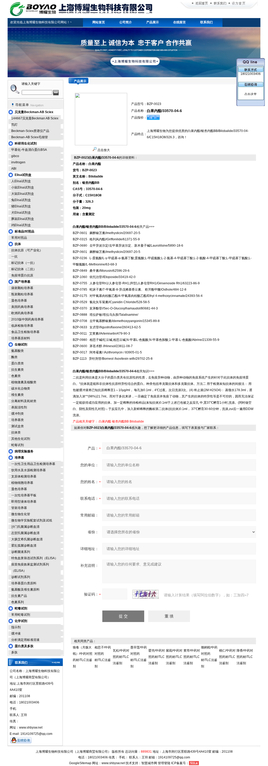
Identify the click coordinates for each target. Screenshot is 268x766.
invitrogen (18, 162)
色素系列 (17, 602)
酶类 (14, 357)
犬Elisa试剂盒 (21, 212)
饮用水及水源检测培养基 (28, 470)
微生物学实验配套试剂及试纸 (31, 520)
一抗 (14, 256)
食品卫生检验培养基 (25, 332)
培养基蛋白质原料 (23, 583)
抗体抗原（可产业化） (27, 250)
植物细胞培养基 (22, 483)
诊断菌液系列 (20, 552)
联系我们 (206, 22)
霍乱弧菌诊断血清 (23, 545)
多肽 (14, 652)
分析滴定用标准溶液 (25, 640)
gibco (15, 156)
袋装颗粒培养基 (22, 288)
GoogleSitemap (80, 763)
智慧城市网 (149, 763)
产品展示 (152, 22)
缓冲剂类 (17, 413)
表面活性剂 (19, 407)
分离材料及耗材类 (23, 401)
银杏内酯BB (120, 421)
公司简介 (125, 22)
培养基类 (17, 420)
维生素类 (17, 395)
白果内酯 (105, 421)
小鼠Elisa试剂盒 (22, 187)
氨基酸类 (17, 351)
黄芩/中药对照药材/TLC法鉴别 (191, 657)
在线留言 (179, 22)
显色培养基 (19, 300)
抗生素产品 (19, 596)
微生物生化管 (20, 514)
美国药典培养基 (22, 307)
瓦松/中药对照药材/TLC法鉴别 (121, 657)
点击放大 (103, 150)
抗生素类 (17, 369)
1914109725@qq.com (174, 757)
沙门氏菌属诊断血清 (25, 527)
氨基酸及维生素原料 (25, 589)
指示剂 (16, 627)
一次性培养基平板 (23, 495)
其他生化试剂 (20, 439)
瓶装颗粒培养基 (22, 294)
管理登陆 (164, 763)
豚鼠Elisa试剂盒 (22, 219)
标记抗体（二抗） (23, 269)
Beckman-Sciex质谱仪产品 (30, 131)
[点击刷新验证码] (145, 594)
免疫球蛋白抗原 (22, 275)
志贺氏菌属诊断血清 (25, 533)
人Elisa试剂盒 (21, 181)
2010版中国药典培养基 (27, 319)
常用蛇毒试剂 (20, 615)
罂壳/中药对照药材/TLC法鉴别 (156, 657)
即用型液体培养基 (23, 501)
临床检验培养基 (22, 326)
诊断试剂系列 (20, 577)
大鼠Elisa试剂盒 (22, 194)
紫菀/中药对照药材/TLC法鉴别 (174, 657)
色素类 (16, 376)
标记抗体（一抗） (23, 263)
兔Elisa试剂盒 (21, 200)
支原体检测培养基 (23, 476)
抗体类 (16, 432)
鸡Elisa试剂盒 (21, 225)
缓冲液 (16, 633)
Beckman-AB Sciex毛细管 (29, 137)
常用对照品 (19, 238)
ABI (13, 168)
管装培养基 (19, 508)
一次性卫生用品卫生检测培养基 (33, 464)
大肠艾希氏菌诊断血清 (27, 539)
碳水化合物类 (20, 388)
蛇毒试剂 (17, 445)
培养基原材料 (20, 338)
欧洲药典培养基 (22, 313)
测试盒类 (17, 426)
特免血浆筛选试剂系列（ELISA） (34, 558)
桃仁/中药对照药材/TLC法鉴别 (227, 657)
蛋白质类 (17, 363)
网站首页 (98, 22)
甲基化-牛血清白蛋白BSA (29, 150)
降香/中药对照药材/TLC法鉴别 (245, 657)
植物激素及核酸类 (23, 382)
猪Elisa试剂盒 (21, 206)
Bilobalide (137, 421)
